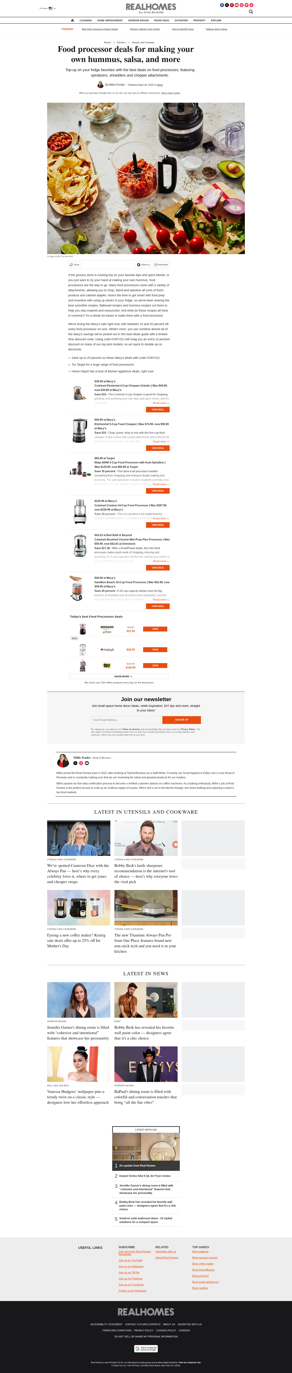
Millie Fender (117, 84)
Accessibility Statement (106, 1324)
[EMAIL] (88, 763)
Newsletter (163, 265)
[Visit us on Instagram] (242, 5)
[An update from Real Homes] (146, 1152)
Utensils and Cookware (143, 42)
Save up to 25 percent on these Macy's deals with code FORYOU (116, 358)
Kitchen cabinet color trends (145, 29)
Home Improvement (110, 20)
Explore (216, 20)
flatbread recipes (111, 305)
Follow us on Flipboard (132, 1290)
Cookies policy (166, 1330)
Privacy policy (143, 1330)
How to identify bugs (183, 29)
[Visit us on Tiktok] (251, 5)
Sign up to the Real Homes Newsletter (135, 1253)
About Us (169, 1324)
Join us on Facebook (131, 1284)
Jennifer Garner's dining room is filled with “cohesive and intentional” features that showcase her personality (146, 1189)
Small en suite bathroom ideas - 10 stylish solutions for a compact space (145, 1220)
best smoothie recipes (83, 305)
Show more (121, 676)
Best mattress (200, 1251)
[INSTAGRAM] (82, 763)
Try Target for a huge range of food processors (103, 364)
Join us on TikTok (129, 1272)
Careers (184, 1330)
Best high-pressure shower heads (100, 29)
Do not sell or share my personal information (146, 1336)
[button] (119, 629)
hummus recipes (140, 305)
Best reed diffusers (203, 1269)
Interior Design (138, 20)
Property (199, 20)
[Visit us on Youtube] (237, 5)
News (160, 84)
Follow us (145, 265)
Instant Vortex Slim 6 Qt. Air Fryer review (144, 1175)
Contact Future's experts (142, 1324)
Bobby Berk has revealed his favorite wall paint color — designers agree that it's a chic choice (147, 1206)
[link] (80, 392)
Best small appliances (205, 1282)
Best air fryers (200, 1276)
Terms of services (131, 729)
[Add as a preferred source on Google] (146, 1348)
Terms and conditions (116, 1330)
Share (76, 265)
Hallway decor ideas (216, 29)
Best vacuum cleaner (204, 1257)
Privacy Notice (188, 729)
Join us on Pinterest (130, 1278)
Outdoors (181, 20)
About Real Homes (166, 1257)
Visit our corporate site (190, 1362)
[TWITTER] (76, 763)
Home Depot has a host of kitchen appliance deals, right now (112, 371)
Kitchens (121, 42)
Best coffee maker (203, 1263)
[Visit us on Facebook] (222, 5)
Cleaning (86, 20)
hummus (142, 280)
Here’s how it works (170, 93)
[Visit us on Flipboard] (247, 5)
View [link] (155, 629)
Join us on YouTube (130, 1260)
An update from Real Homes (137, 1165)
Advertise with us (165, 1251)
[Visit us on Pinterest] (232, 5)
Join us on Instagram (131, 1266)
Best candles (200, 1288)
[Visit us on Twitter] (227, 5)
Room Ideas (161, 20)
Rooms (107, 42)
